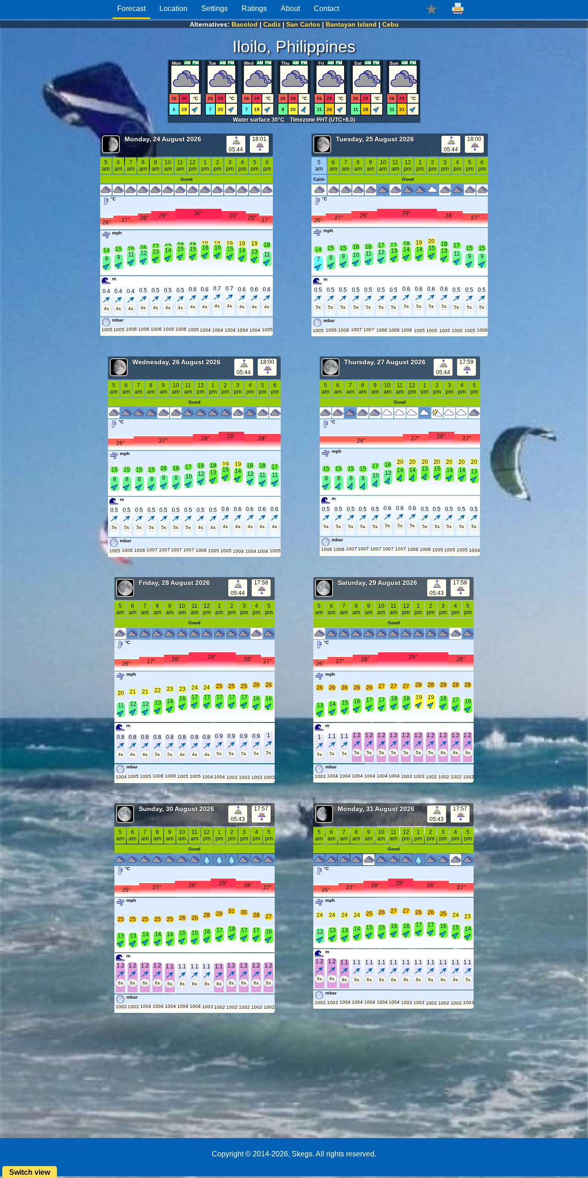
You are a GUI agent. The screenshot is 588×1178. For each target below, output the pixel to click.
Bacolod (245, 24)
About (290, 8)
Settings (214, 8)
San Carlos (303, 24)
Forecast (131, 8)
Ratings (254, 8)
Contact (326, 8)
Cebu (390, 24)
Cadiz (272, 24)
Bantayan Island (351, 24)
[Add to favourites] (431, 8)
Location (173, 8)
